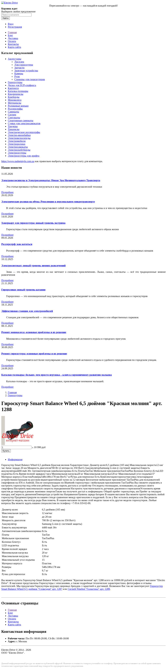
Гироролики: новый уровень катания (23, 289)
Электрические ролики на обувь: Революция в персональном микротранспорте (48, 201)
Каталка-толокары (18, 91)
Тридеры (13, 126)
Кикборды (13, 97)
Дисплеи (19, 61)
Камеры (18, 73)
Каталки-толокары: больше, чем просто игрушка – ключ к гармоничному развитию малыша (56, 374)
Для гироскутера (23, 64)
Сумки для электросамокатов (24, 123)
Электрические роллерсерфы (24, 132)
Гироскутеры (15, 82)
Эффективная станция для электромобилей (27, 311)
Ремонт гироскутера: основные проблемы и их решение (34, 353)
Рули (17, 76)
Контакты (13, 44)
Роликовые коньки (18, 105)
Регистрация (15, 26)
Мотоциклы (14, 102)
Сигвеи (12, 114)
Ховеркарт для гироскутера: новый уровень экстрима (33, 223)
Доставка (13, 38)
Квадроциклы (15, 94)
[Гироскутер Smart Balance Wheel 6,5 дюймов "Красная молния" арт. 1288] (17, 444)
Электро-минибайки (19, 135)
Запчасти (19, 67)
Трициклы (13, 129)
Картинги (13, 88)
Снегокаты (14, 117)
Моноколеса (14, 100)
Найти (5, 18)
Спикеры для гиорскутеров (29, 79)
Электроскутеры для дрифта (23, 155)
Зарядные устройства (26, 70)
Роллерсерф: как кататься (16, 244)
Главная (12, 32)
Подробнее (7, 192)
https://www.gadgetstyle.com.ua (17, 161)
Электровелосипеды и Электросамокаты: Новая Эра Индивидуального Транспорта (50, 180)
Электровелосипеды (19, 138)
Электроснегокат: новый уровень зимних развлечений (33, 265)
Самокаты (13, 111)
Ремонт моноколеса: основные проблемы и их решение (33, 332)
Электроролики (16, 144)
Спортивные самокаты (20, 120)
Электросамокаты (18, 147)
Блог (10, 35)
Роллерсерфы (15, 108)
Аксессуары (14, 58)
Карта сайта (14, 47)
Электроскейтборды (19, 149)
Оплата (12, 41)
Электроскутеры (17, 152)
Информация (15, 459)
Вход (10, 24)
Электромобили (17, 141)
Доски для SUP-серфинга (22, 85)
